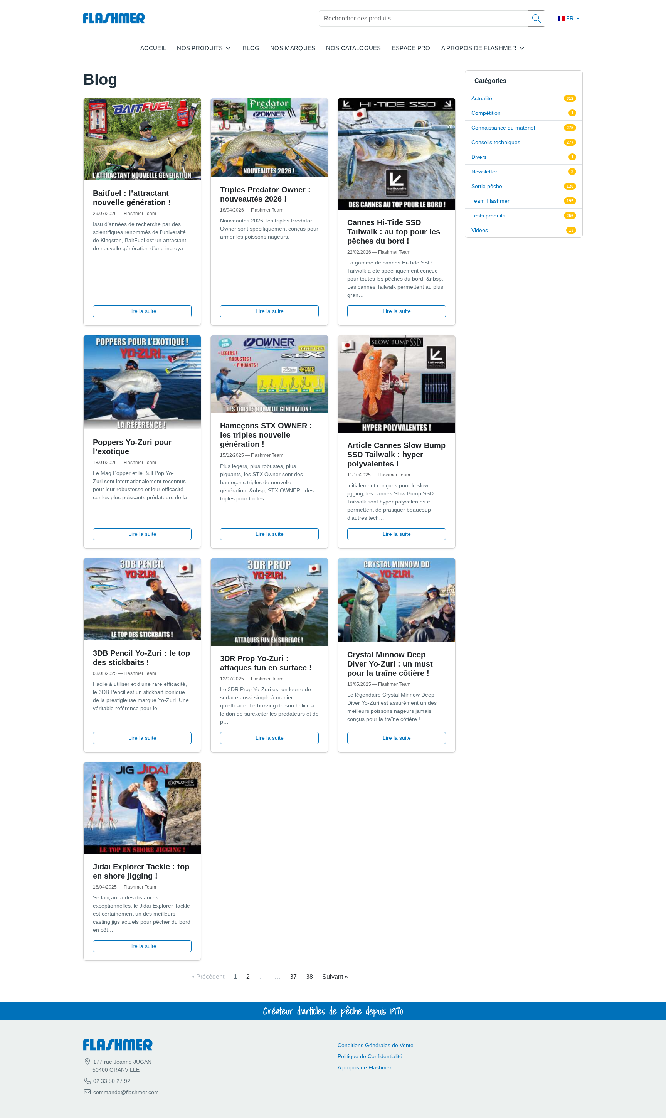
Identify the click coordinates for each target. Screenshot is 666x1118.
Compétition (486, 113)
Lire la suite (142, 311)
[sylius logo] (114, 18)
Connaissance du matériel (503, 128)
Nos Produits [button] (200, 48)
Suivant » (335, 976)
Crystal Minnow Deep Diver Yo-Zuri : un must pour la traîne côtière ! (390, 663)
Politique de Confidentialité (370, 1056)
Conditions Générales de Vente (376, 1045)
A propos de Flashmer (365, 1067)
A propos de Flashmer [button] (478, 48)
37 (293, 976)
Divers (479, 157)
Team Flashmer (490, 201)
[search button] (536, 18)
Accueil (153, 48)
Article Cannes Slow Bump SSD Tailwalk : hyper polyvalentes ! (396, 454)
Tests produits (488, 215)
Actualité (481, 98)
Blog (251, 48)
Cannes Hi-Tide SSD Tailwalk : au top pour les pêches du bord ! (393, 231)
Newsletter (484, 171)
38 (309, 976)
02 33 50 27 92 (111, 1081)
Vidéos (479, 230)
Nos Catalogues (353, 48)
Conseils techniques (495, 142)
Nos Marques (292, 48)
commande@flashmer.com (126, 1092)
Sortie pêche (486, 186)
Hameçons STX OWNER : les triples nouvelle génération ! (266, 434)
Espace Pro (411, 48)
